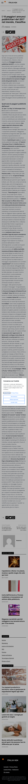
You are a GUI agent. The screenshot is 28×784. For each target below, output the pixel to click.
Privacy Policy (14, 393)
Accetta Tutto (14, 402)
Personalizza (14, 396)
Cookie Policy (6, 393)
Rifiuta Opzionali (14, 399)
